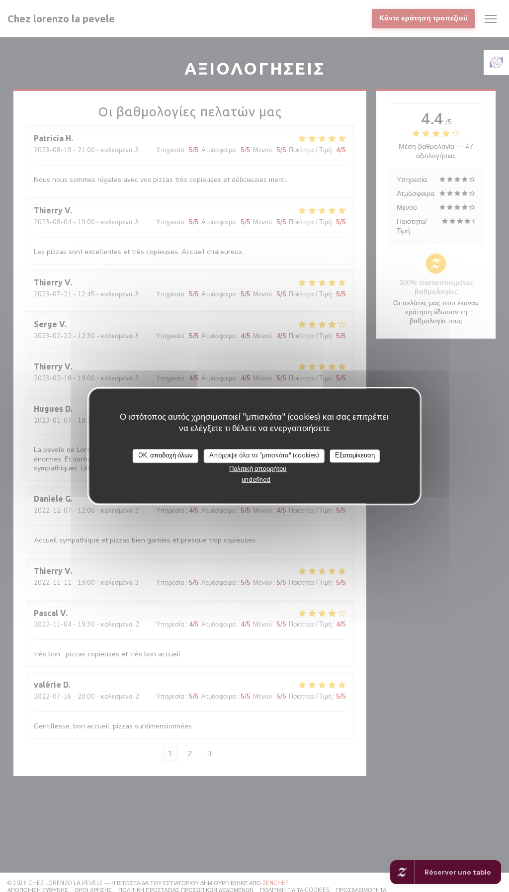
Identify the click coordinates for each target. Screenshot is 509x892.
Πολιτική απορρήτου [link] (257, 468)
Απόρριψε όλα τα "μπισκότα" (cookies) (264, 455)
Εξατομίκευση (355, 455)
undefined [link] (256, 479)
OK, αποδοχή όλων (165, 455)
